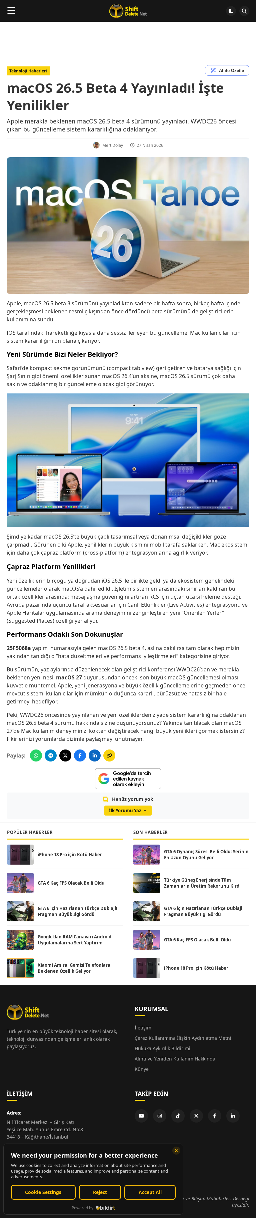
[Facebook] (214, 1116)
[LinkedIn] (233, 1116)
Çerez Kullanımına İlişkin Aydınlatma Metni (183, 1038)
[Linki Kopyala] (109, 755)
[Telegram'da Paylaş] (51, 755)
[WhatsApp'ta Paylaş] (36, 755)
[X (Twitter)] (196, 1116)
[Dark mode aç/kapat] (231, 11)
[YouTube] (141, 1116)
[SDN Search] (244, 11)
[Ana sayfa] (128, 11)
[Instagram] (159, 1116)
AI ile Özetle (231, 70)
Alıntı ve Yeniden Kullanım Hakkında (175, 1058)
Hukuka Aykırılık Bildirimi (162, 1048)
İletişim (143, 1027)
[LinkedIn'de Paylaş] (95, 755)
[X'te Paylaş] (65, 755)
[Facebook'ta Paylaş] (80, 755)
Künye (142, 1069)
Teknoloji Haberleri (28, 71)
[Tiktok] (178, 1116)
